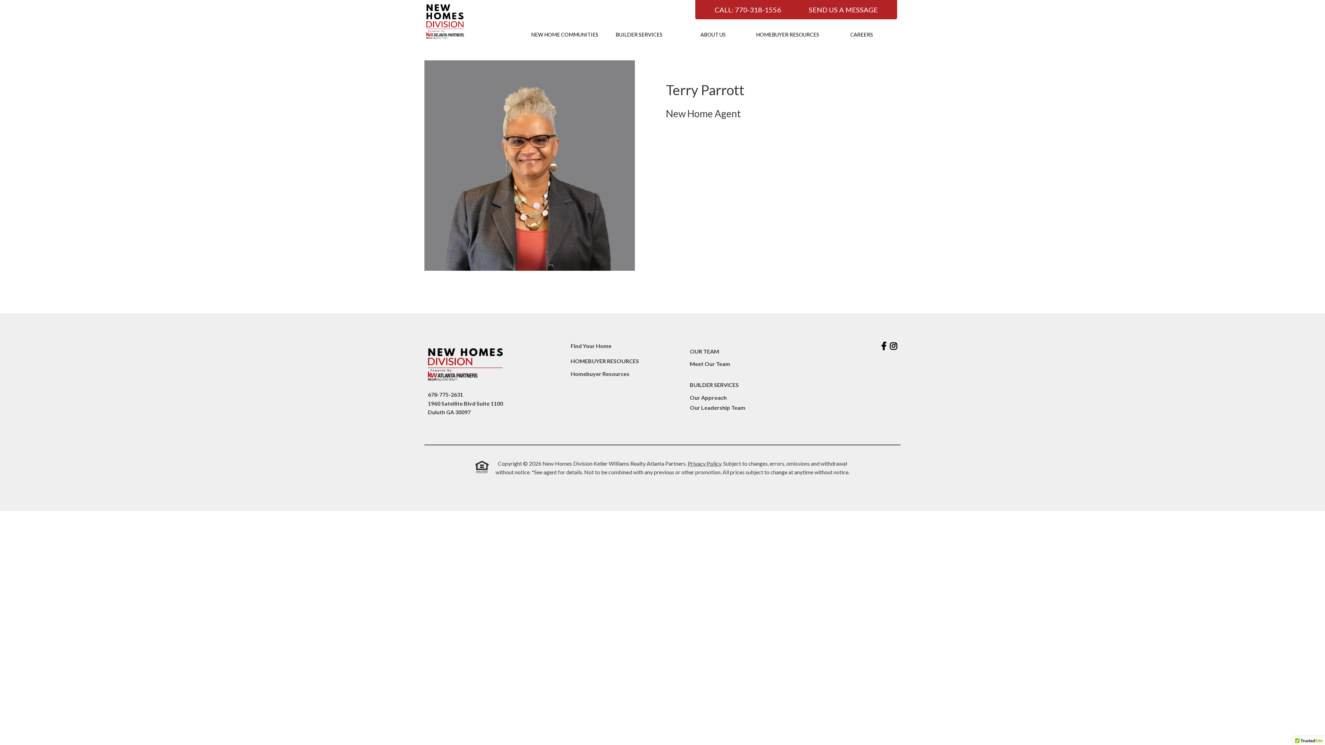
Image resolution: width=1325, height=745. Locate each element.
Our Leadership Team (717, 407)
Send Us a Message (843, 10)
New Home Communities (564, 34)
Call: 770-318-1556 (748, 10)
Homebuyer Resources (787, 34)
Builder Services (639, 34)
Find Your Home (591, 345)
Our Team (704, 351)
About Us (713, 34)
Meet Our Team (710, 363)
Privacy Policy (704, 463)
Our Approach (708, 397)
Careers (861, 34)
